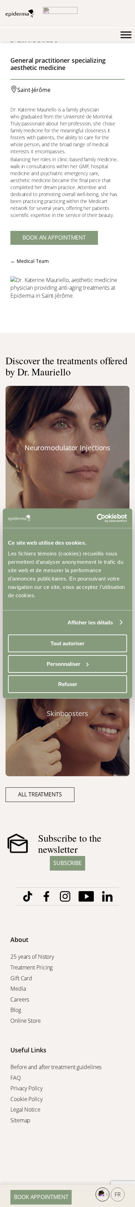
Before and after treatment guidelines (55, 1067)
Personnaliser (63, 664)
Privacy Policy (27, 1088)
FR (118, 1194)
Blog (16, 1010)
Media (18, 988)
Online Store (26, 1021)
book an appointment (54, 237)
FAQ (15, 1078)
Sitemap (21, 1120)
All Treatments (40, 794)
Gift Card (22, 978)
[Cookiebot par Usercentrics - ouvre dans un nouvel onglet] (97, 518)
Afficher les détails (90, 622)
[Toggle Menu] (126, 34)
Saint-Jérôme (34, 90)
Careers (20, 999)
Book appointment (41, 1197)
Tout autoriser (67, 643)
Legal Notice (26, 1109)
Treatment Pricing (32, 967)
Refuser (67, 684)
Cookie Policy (27, 1099)
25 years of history (32, 956)
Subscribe (67, 863)
